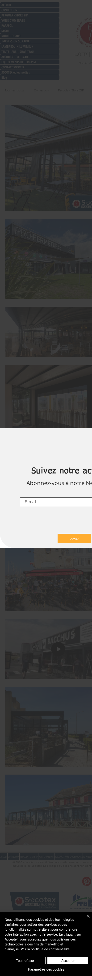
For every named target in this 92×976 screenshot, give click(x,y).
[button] (74, 538)
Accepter (68, 960)
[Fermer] (85, 919)
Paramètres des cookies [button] (46, 969)
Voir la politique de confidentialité (45, 949)
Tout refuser (25, 960)
